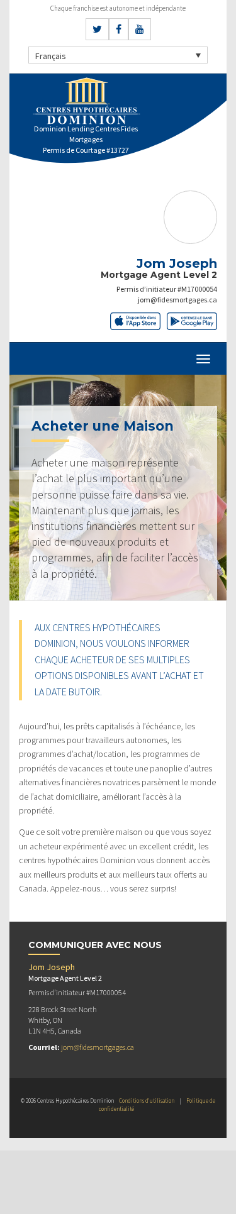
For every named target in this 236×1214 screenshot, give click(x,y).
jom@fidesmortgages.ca (177, 299)
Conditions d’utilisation (146, 1100)
